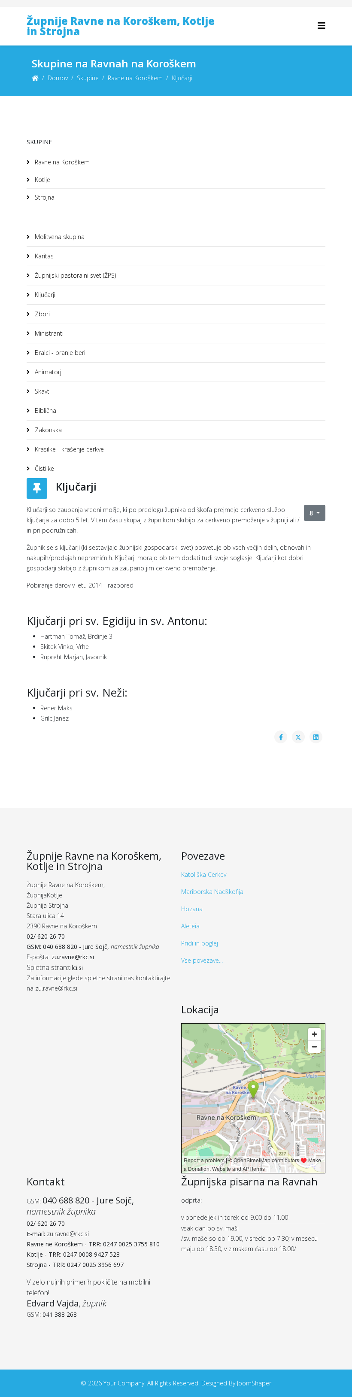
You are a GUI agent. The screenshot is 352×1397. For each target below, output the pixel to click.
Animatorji (48, 372)
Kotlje (41, 180)
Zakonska (47, 430)
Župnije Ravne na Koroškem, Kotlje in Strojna (121, 26)
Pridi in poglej (199, 943)
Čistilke (43, 468)
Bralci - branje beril (60, 352)
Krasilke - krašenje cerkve (68, 449)
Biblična (44, 410)
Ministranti (48, 333)
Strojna (44, 197)
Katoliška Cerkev (203, 874)
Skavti (42, 391)
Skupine (88, 78)
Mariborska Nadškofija (212, 892)
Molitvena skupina (59, 237)
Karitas (43, 256)
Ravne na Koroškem (135, 78)
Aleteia (190, 926)
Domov (58, 78)
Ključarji (44, 295)
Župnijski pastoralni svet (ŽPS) (74, 275)
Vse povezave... (202, 960)
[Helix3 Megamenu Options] (321, 25)
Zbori (41, 314)
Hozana (192, 909)
